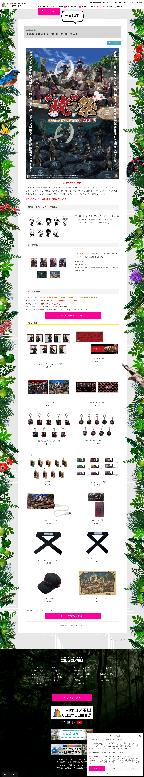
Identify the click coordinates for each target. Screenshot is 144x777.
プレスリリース (79, 686)
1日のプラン (110, 6)
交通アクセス (110, 2)
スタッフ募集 (105, 680)
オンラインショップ (88, 6)
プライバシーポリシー (113, 773)
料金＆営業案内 (57, 677)
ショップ (35, 677)
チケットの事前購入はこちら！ (72, 315)
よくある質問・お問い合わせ (84, 677)
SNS (101, 671)
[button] (140, 736)
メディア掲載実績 (106, 668)
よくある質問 (138, 2)
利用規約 (77, 680)
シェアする (115, 43)
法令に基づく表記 (106, 674)
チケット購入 (50, 11)
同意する (97, 769)
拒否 (114, 769)
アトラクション (45, 6)
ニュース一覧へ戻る (120, 640)
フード (34, 680)
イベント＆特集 (58, 6)
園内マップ (120, 6)
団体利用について (80, 671)
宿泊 (100, 6)
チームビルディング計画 (82, 674)
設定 (132, 769)
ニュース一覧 (36, 674)
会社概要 (103, 677)
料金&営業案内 (97, 2)
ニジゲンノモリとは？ (124, 2)
